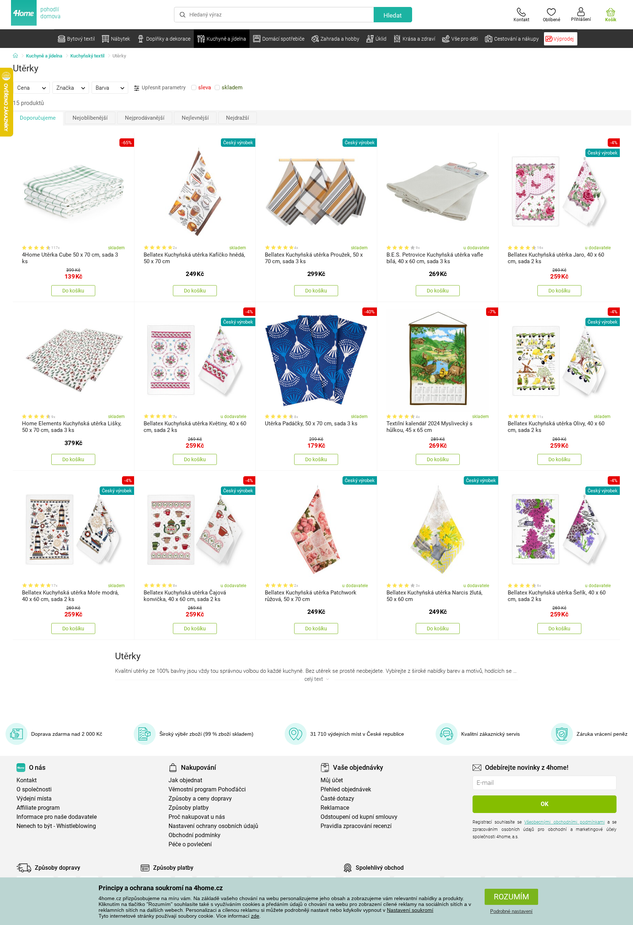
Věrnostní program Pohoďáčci (207, 789)
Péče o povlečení (190, 844)
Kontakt (26, 780)
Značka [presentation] (65, 88)
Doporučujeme (38, 118)
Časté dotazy (337, 798)
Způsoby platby (189, 807)
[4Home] (18, 56)
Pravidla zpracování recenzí (356, 826)
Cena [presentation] (23, 88)
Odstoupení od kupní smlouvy (359, 817)
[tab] (31, 87)
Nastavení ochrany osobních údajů (213, 826)
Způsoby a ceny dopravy (200, 798)
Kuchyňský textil (87, 56)
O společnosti (34, 789)
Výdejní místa (34, 798)
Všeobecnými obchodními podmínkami (564, 822)
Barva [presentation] (102, 88)
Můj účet (332, 780)
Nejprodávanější (144, 118)
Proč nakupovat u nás (197, 817)
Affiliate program (38, 807)
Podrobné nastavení (511, 911)
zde (255, 916)
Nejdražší (237, 118)
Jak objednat (185, 780)
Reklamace (335, 807)
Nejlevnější (195, 118)
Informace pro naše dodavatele (56, 817)
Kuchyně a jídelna (44, 56)
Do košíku (73, 291)
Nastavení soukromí (410, 910)
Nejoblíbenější (90, 118)
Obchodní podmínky (195, 835)
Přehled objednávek (346, 789)
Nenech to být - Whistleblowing (56, 826)
